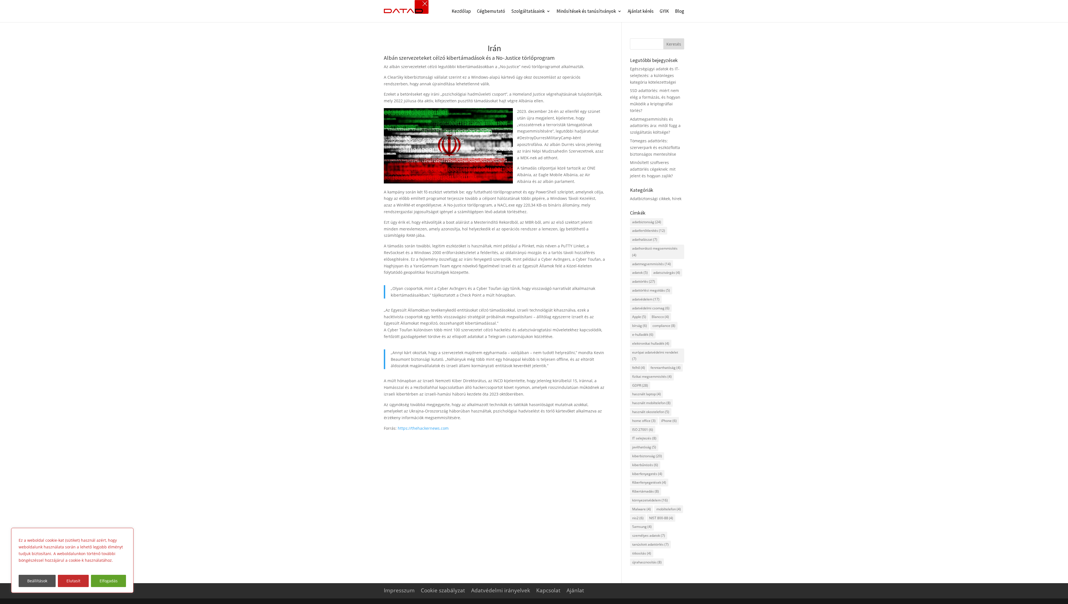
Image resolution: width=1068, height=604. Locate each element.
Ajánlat (575, 590)
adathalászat (644, 239)
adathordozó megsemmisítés (655, 251)
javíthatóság (644, 447)
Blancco (660, 316)
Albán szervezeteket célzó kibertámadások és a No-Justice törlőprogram (469, 57)
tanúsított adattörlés (650, 544)
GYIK (664, 11)
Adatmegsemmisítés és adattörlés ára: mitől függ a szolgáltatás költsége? (655, 125)
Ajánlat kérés (641, 11)
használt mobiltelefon (651, 403)
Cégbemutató (491, 11)
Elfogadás (109, 580)
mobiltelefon (668, 509)
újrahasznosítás (647, 562)
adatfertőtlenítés (648, 230)
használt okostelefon (650, 411)
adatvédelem (645, 299)
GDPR (640, 385)
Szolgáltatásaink (528, 11)
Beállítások (37, 580)
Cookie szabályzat (443, 590)
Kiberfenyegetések (649, 482)
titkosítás (641, 553)
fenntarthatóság (666, 367)
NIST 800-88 (661, 518)
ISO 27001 (642, 429)
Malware (641, 509)
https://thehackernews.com (423, 428)
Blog (679, 11)
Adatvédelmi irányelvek (500, 590)
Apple (639, 316)
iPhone (669, 420)
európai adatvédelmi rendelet (655, 355)
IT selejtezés (644, 438)
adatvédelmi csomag (650, 308)
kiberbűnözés (645, 465)
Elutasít (73, 580)
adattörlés (643, 281)
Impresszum (399, 590)
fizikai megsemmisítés (652, 376)
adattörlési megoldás (651, 290)
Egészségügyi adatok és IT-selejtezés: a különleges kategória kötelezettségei (654, 75)
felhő (638, 367)
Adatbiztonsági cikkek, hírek (655, 198)
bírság (639, 325)
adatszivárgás (666, 272)
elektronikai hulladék (650, 343)
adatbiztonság (646, 222)
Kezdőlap (461, 11)
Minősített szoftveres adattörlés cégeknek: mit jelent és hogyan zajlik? (653, 169)
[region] (72, 560)
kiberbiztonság (647, 456)
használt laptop (646, 394)
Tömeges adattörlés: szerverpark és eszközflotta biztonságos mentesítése (655, 147)
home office (644, 420)
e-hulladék (642, 334)
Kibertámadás (645, 491)
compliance (663, 325)
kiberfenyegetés (647, 473)
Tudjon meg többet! (38, 567)
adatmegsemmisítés (651, 264)
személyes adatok (648, 535)
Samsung (642, 526)
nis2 (638, 518)
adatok (640, 272)
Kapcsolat (548, 590)
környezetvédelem (650, 500)
